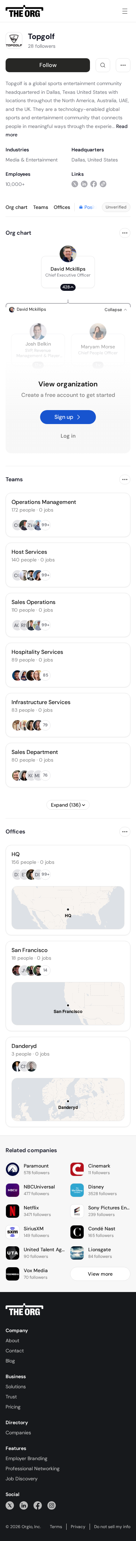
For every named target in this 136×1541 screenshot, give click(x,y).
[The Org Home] (24, 11)
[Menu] (124, 11)
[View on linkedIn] (84, 184)
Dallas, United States (94, 160)
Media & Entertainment (32, 160)
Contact (15, 1350)
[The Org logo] (24, 1309)
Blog (10, 1361)
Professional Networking (33, 1468)
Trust (11, 1396)
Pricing (13, 1407)
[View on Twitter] (74, 184)
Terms (56, 1526)
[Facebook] (37, 1505)
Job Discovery (22, 1478)
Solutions (16, 1386)
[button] (68, 272)
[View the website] (103, 184)
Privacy (78, 1526)
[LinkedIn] (24, 1505)
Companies (18, 1432)
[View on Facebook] (93, 184)
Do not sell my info (112, 1526)
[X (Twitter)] (10, 1505)
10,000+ (15, 184)
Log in (68, 435)
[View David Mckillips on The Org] (68, 254)
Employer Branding (26, 1458)
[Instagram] (51, 1505)
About (12, 1340)
